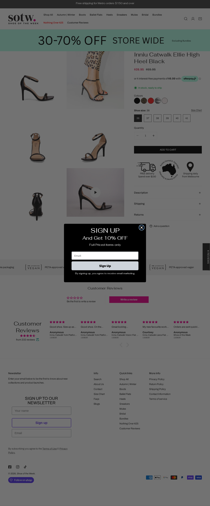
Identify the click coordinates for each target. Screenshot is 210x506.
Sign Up (105, 265)
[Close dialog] (141, 227)
